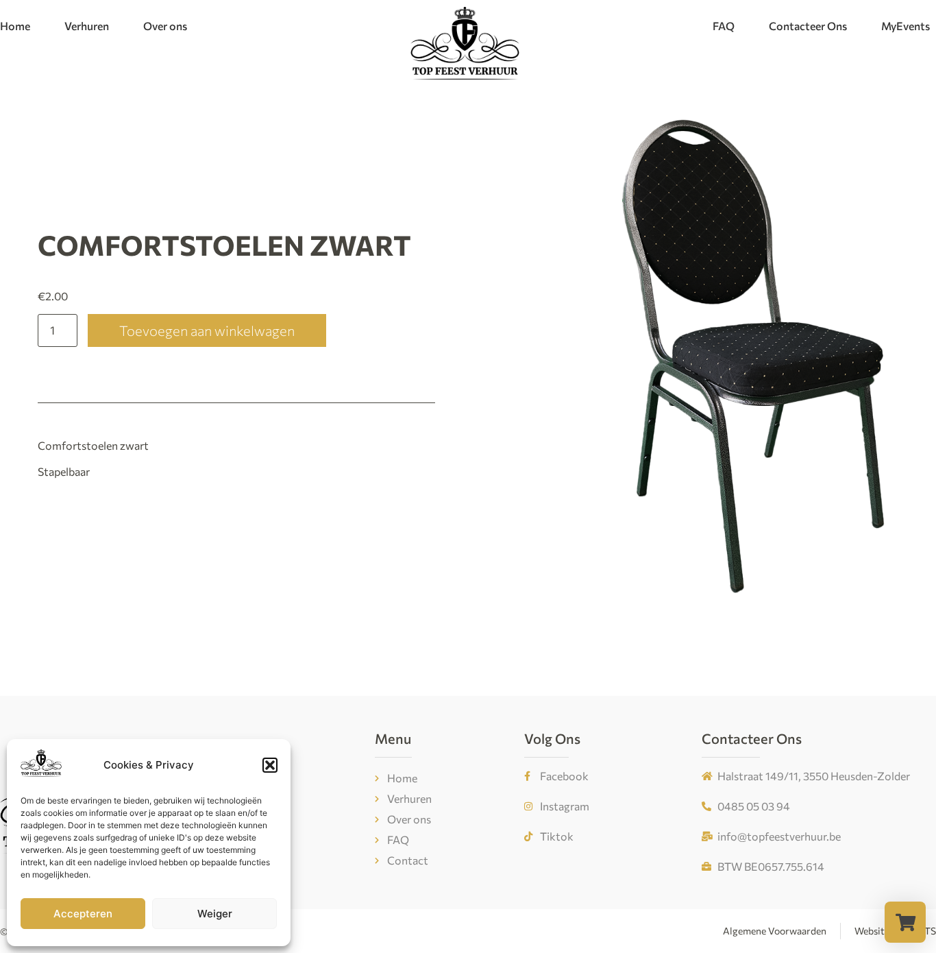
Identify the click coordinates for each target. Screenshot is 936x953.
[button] (270, 765)
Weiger (214, 913)
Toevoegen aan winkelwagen (207, 330)
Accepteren (82, 913)
